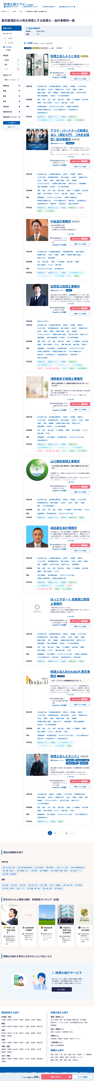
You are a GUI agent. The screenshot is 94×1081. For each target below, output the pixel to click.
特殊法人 (76, 1060)
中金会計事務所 (60, 221)
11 (66, 833)
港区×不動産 (43, 885)
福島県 (39, 1020)
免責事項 (33, 1072)
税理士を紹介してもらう (31, 7)
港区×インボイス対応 (62, 867)
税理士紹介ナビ (5, 11)
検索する (13, 123)
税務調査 (54, 1025)
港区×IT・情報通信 (55, 885)
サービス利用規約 (44, 1072)
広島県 (21, 1049)
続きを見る (71, 68)
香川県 (39, 1049)
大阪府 (3, 1042)
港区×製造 (14, 885)
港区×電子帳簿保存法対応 (77, 867)
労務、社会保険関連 (57, 1045)
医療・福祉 (67, 1060)
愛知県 (9, 1036)
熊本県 (21, 1059)
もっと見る (61, 989)
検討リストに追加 (80, 79)
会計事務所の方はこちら (66, 7)
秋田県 (27, 1020)
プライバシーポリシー (22, 1072)
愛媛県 (3, 1052)
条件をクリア (11, 127)
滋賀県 (33, 1042)
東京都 (14, 11)
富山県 (9, 1033)
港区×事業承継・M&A (22, 870)
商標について (55, 1072)
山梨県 (27, 1033)
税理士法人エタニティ (65, 756)
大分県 (27, 1059)
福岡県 (3, 1059)
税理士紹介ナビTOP (12, 7)
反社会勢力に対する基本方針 (69, 1072)
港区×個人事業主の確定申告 (25, 867)
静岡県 (3, 1036)
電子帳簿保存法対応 (76, 1022)
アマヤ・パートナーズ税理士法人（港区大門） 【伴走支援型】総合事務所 (69, 134)
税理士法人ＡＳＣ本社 (65, 56)
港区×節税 (34, 870)
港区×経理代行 (50, 867)
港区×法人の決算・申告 (9, 867)
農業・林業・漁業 (56, 1060)
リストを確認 (82, 1077)
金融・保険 (54, 1057)
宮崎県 (33, 1059)
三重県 (27, 1042)
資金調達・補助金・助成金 (59, 1038)
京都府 (9, 1042)
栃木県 (9, 1026)
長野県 (33, 1033)
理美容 (61, 1057)
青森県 (9, 1020)
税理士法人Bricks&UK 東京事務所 (70, 673)
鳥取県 (3, 1049)
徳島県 (33, 1049)
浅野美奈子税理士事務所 (66, 378)
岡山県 (15, 1049)
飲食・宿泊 (72, 1054)
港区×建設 (5, 885)
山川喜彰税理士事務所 (65, 461)
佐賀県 (9, 1059)
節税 (85, 1022)
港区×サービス (21, 888)
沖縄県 (3, 1061)
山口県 (27, 1049)
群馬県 (15, 1026)
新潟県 (3, 1033)
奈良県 (21, 1042)
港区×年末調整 (39, 867)
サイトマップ (10, 1072)
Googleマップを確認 (59, 77)
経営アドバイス (75, 1038)
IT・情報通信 (87, 1054)
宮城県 (21, 1020)
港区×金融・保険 (67, 885)
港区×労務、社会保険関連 (9, 874)
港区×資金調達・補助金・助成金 (59, 870)
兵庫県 (15, 1042)
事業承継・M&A (67, 1032)
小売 (60, 1054)
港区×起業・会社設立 (8, 870)
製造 (56, 1054)
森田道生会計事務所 (63, 528)
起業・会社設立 (56, 1032)
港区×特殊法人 (59, 888)
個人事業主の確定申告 (71, 1020)
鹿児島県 (40, 1059)
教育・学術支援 (70, 1057)
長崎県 (15, 1059)
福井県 (21, 1033)
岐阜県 (39, 1033)
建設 (52, 1054)
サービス (80, 1057)
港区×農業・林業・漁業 (34, 888)
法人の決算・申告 (56, 1020)
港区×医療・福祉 (47, 888)
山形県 (33, 1020)
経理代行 (54, 1022)
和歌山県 (40, 1042)
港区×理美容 (78, 885)
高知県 (9, 1052)
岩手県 (15, 1020)
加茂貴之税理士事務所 (65, 286)
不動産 (79, 1054)
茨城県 (3, 1026)
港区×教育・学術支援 (8, 888)
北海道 (3, 1020)
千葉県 (27, 1026)
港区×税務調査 (44, 870)
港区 (21, 11)
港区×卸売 (22, 885)
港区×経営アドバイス (75, 870)
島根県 (9, 1049)
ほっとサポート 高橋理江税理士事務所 (69, 601)
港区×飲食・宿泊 (33, 885)
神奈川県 (40, 1026)
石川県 (15, 1033)
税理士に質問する (50, 7)
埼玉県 (21, 1026)
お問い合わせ (55, 1077)
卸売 (65, 1054)
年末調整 (83, 1020)
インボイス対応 (63, 1022)
